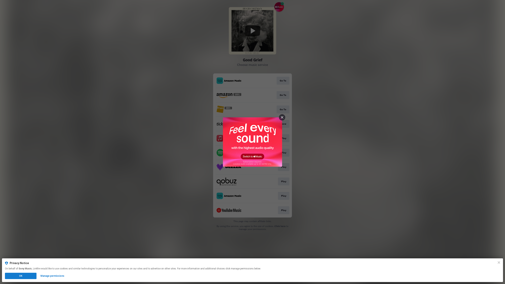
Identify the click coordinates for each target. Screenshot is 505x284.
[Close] (499, 262)
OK (20, 276)
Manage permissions (52, 276)
